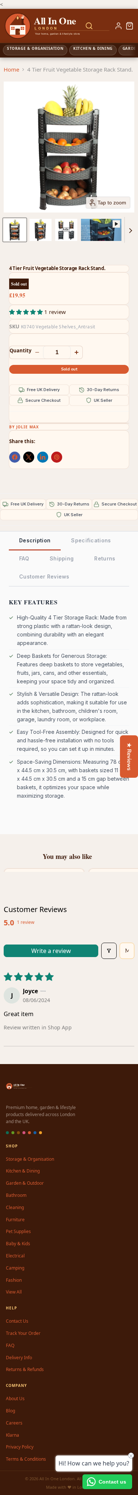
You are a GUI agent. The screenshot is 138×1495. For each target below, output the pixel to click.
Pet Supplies (18, 1231)
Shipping (62, 558)
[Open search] (89, 25)
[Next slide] (130, 230)
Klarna (12, 1435)
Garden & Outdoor (25, 1183)
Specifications (91, 540)
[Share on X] (28, 457)
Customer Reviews (44, 576)
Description (34, 540)
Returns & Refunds (25, 1369)
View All (14, 1292)
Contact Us (17, 1321)
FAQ (24, 558)
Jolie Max (27, 426)
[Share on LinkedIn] (42, 457)
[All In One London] (33, 26)
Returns (104, 558)
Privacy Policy (19, 1447)
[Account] (118, 26)
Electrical (15, 1256)
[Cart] (129, 26)
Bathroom (16, 1195)
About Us (15, 1398)
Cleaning (15, 1207)
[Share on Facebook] (14, 457)
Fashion (14, 1280)
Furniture (15, 1219)
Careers (14, 1423)
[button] (14, 230)
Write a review (51, 951)
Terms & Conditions (26, 1459)
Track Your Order (23, 1333)
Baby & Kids (18, 1243)
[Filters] (109, 951)
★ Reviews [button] (129, 756)
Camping (15, 1268)
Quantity (20, 350)
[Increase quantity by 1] (76, 352)
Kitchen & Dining (23, 1171)
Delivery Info (19, 1357)
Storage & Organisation (30, 1159)
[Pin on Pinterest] (56, 457)
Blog (10, 1411)
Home (11, 69)
